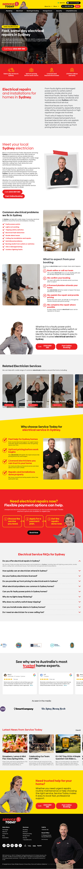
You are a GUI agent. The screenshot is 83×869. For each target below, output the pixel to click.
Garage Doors (26, 835)
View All (78, 730)
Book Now (34, 532)
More (55, 6)
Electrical (25, 831)
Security (25, 837)
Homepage (5, 829)
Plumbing (25, 829)
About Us (47, 6)
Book (77, 6)
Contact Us (5, 833)
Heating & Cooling (27, 833)
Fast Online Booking (13, 196)
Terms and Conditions (36, 864)
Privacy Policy (27, 864)
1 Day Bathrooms (27, 839)
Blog (3, 835)
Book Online (5, 837)
